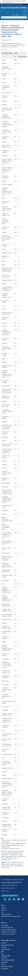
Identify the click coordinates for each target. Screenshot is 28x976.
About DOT (4, 942)
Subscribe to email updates (9, 895)
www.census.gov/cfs (6, 859)
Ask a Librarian (4, 925)
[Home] (14, 8)
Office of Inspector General (7, 960)
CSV (6, 49)
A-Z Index (24, 15)
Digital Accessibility (5, 949)
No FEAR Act (4, 958)
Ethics (2, 951)
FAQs (2, 912)
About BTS (3, 907)
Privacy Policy (4, 962)
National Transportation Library (8, 929)
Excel (2, 49)
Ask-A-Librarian (15, 15)
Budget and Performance (7, 945)
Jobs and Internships (6, 914)
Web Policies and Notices (7, 966)
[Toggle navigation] (25, 11)
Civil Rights (3, 947)
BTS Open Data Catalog (7, 927)
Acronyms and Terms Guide (8, 934)
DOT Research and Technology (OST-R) (10, 916)
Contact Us (3, 910)
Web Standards (4, 968)
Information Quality (6, 955)
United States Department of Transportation (12, 4)
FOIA (2, 953)
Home (2, 21)
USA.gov (3, 964)
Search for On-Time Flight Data (8, 931)
